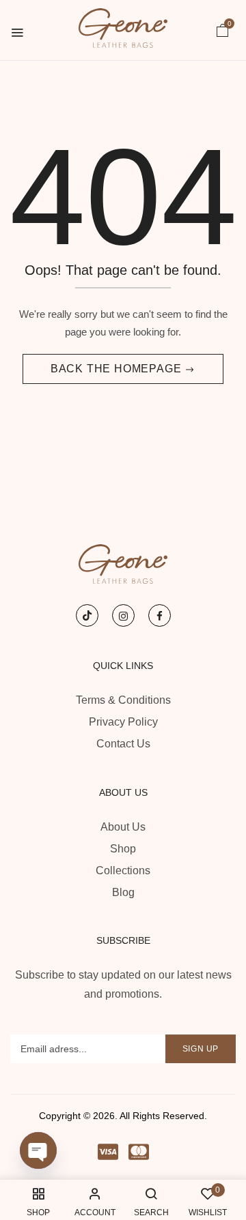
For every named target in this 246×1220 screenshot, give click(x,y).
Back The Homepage (117, 368)
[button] (223, 29)
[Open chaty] (38, 1150)
